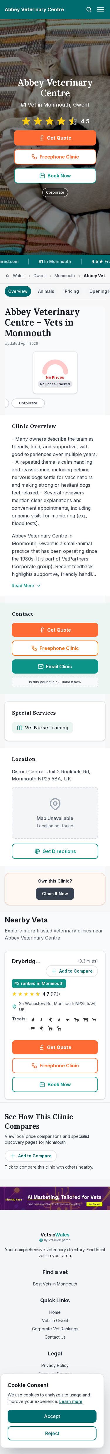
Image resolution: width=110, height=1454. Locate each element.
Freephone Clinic (59, 157)
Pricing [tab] (72, 291)
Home (55, 1312)
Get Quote (59, 138)
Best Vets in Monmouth (55, 1283)
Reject (52, 1433)
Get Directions (59, 851)
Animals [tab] (46, 291)
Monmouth (65, 275)
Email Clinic (59, 666)
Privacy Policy (55, 1365)
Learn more (70, 1401)
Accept (52, 1416)
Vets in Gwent (55, 1320)
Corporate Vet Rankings (55, 1328)
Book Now (59, 176)
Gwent (39, 275)
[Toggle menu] (100, 9)
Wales (19, 275)
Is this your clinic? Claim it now (55, 682)
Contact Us (55, 1336)
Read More (23, 585)
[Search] (89, 9)
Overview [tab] (18, 291)
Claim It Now (55, 893)
